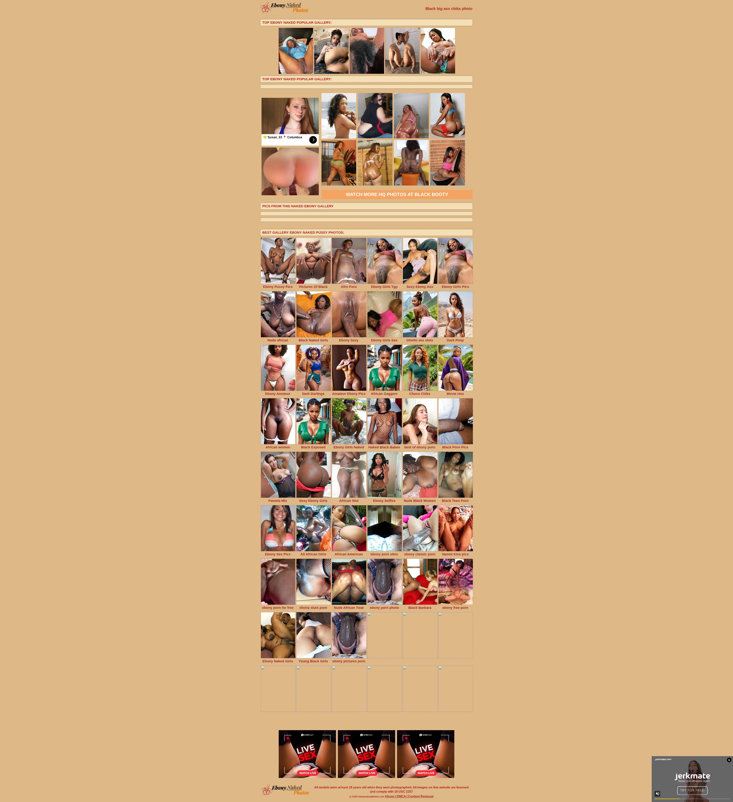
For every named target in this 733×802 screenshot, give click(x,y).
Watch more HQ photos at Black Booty (397, 194)
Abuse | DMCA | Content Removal (409, 796)
